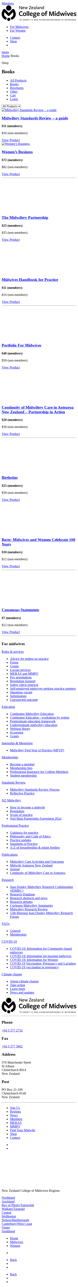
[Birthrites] (39, 455)
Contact (15, 37)
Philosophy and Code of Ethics (30, 836)
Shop (13, 41)
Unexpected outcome (24, 699)
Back (13, 1260)
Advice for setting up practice (29, 658)
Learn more (17, 989)
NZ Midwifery (11, 800)
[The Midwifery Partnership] (39, 196)
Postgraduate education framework (33, 721)
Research (8, 880)
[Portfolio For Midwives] (39, 323)
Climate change (12, 974)
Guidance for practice (24, 832)
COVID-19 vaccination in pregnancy (34, 967)
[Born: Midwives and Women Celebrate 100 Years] (39, 518)
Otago (6, 1227)
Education (8, 707)
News (14, 1115)
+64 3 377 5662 (12, 1046)
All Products (18, 80)
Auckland (8, 1201)
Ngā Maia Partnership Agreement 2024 (35, 818)
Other (13, 91)
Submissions (18, 696)
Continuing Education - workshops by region (39, 717)
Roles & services (13, 651)
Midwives (16, 1242)
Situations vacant (21, 692)
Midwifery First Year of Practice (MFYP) (37, 750)
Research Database (22, 894)
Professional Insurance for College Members (39, 772)
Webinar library (20, 728)
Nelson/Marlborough (15, 1220)
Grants (14, 666)
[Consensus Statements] (39, 588)
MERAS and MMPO (24, 673)
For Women (18, 30)
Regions (15, 1111)
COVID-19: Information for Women (34, 960)
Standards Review (14, 782)
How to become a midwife (27, 807)
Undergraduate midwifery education (33, 725)
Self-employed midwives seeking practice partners (43, 688)
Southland (8, 1231)
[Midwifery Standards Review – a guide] (39, 110)
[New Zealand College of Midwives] (39, 20)
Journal (15, 869)
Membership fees (21, 768)
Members (16, 1119)
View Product (11, 140)
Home (6, 56)
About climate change (24, 981)
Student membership (23, 775)
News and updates (22, 992)
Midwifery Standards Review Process (34, 789)
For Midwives (19, 27)
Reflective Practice (22, 793)
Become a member (22, 764)
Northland (8, 1197)
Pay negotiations (21, 677)
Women (15, 1245)
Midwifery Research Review (29, 909)
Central (6, 1212)
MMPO (15, 1126)
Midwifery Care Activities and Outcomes (37, 861)
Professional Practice (15, 825)
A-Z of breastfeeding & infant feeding (35, 847)
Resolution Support (22, 681)
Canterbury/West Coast (17, 1224)
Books (14, 84)
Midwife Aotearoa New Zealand (31, 865)
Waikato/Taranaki (13, 1209)
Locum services (20, 670)
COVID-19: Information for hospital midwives (40, 956)
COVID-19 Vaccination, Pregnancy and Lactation (43, 963)
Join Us (15, 1108)
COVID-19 (9, 941)
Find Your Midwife (22, 1130)
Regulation (17, 811)
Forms (14, 662)
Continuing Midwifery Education (32, 714)
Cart (13, 95)
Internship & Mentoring (17, 743)
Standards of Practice (24, 844)
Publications (10, 854)
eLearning (16, 732)
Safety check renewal (24, 685)
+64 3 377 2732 (12, 1030)
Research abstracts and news (28, 898)
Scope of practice (21, 815)
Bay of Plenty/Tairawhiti (18, 1205)
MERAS (16, 1122)
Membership (10, 757)
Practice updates (20, 840)
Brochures (17, 88)
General (15, 931)
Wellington (9, 1216)
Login (14, 99)
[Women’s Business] (39, 144)
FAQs (6, 923)
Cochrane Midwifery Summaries (31, 905)
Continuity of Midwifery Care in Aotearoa (37, 873)
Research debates (21, 902)
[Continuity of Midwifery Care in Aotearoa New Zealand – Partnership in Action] (39, 385)
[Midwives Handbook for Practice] (39, 258)
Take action (17, 985)
